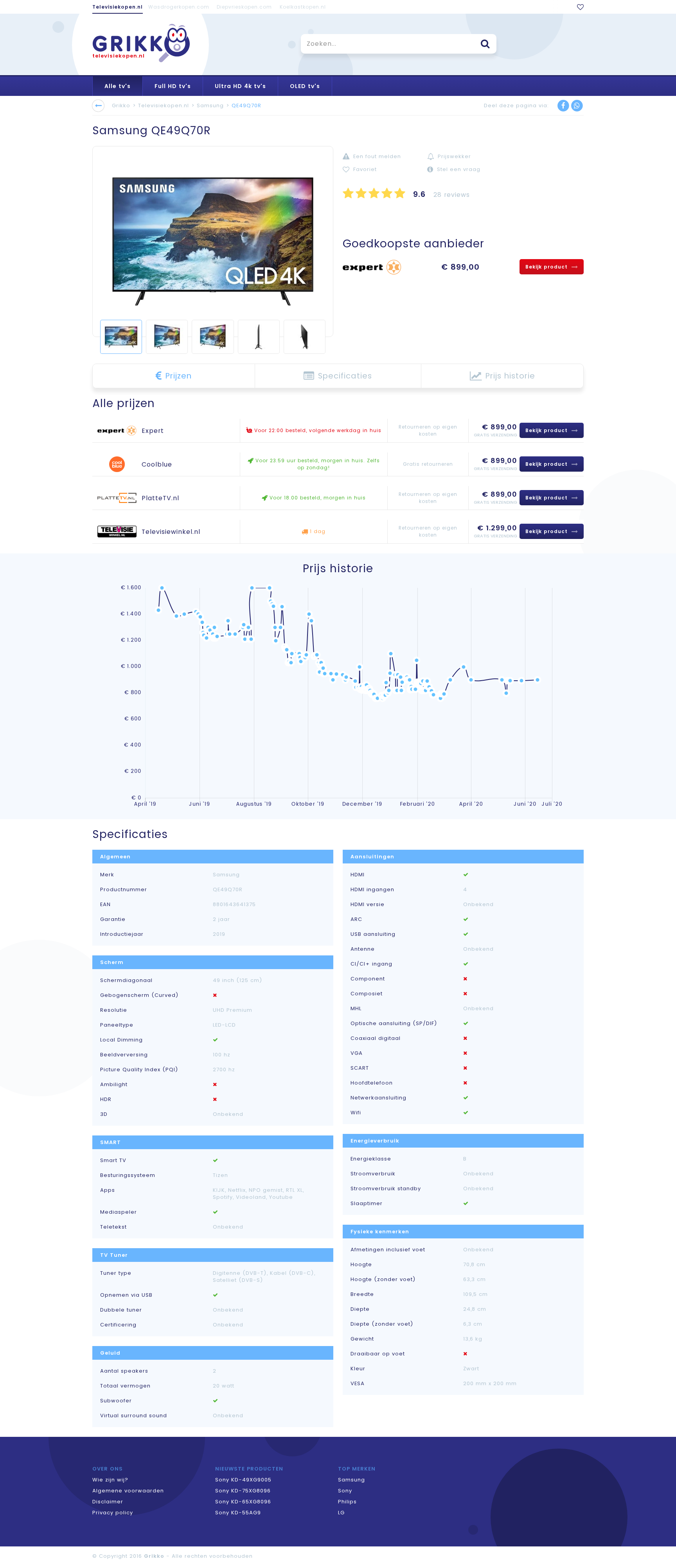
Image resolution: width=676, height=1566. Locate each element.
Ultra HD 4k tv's (240, 86)
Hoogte (361, 1264)
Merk (107, 874)
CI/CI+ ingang (371, 964)
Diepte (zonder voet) (382, 1324)
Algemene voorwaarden (128, 1490)
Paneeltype (116, 1025)
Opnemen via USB (126, 1295)
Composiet (367, 993)
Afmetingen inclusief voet (388, 1249)
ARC (356, 919)
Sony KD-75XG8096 (243, 1490)
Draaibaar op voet (378, 1353)
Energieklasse (371, 1158)
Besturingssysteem (127, 1175)
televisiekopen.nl (118, 55)
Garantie (113, 919)
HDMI (358, 874)
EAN (105, 904)
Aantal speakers (124, 1371)
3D (104, 1114)
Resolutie (113, 1010)
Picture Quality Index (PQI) (139, 1069)
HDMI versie (368, 904)
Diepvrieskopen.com (244, 7)
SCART (360, 1068)
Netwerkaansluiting (378, 1097)
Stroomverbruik (373, 1173)
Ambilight (114, 1084)
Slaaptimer (367, 1203)
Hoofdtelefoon (372, 1083)
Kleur (358, 1368)
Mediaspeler (118, 1212)
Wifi (356, 1112)
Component (368, 978)
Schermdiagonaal (126, 980)
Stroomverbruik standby (386, 1188)
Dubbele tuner (121, 1310)
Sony (345, 1490)
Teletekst (113, 1227)
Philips (347, 1501)
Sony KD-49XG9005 (243, 1479)
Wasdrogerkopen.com (178, 7)
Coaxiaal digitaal (376, 1038)
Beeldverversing (124, 1054)
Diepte (360, 1309)
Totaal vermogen (125, 1385)
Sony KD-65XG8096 (243, 1501)
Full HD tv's (173, 86)
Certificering (118, 1324)
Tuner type (115, 1273)
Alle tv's (117, 86)
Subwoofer (116, 1400)
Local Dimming (121, 1039)
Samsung (210, 105)
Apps (107, 1190)
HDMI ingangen (372, 889)
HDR (105, 1099)
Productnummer (123, 889)
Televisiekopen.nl (117, 7)
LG (341, 1512)
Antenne (363, 949)
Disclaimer (107, 1501)
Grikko (121, 105)
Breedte (362, 1294)
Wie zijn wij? (110, 1479)
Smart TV (113, 1160)
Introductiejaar (122, 934)
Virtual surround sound (133, 1415)
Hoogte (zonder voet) (383, 1279)
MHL (356, 1008)
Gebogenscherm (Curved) (139, 995)
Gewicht (362, 1339)
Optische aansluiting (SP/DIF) (394, 1023)
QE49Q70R (246, 105)
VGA (357, 1053)
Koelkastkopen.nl (303, 7)
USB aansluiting (373, 934)
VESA (358, 1383)
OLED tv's (305, 86)
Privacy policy (112, 1512)
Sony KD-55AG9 (238, 1512)
